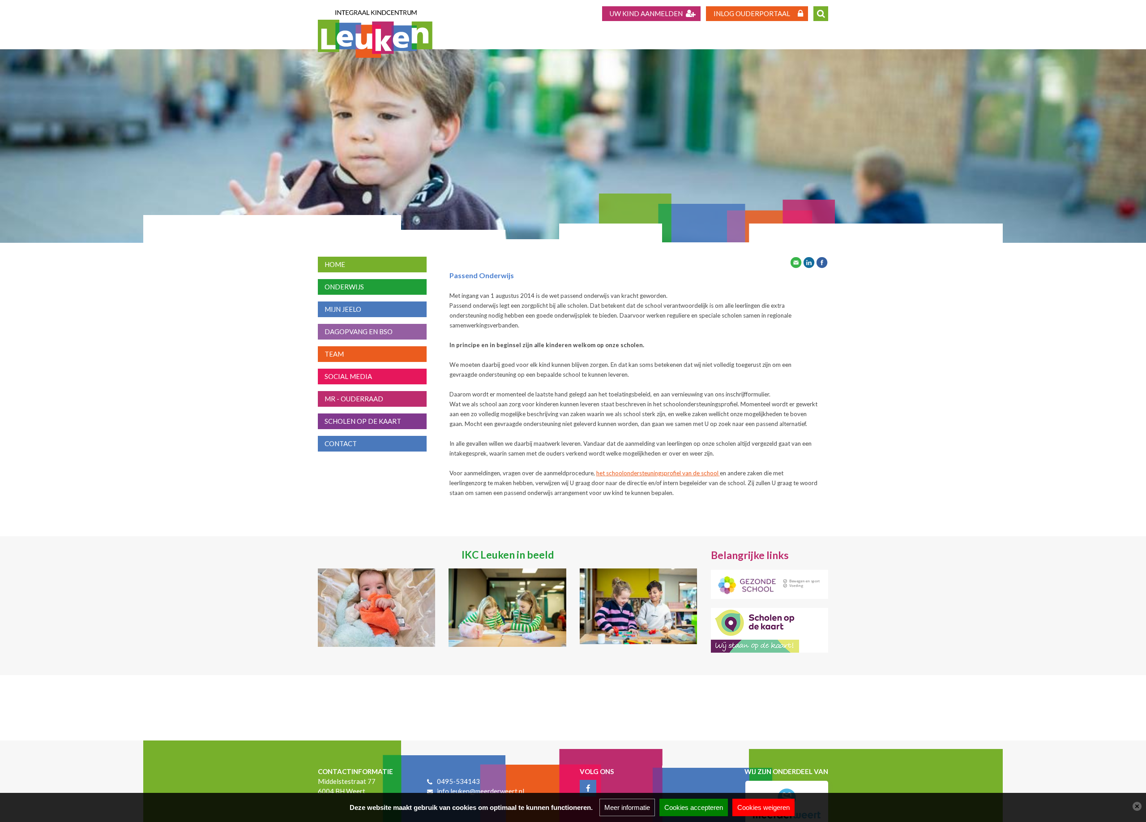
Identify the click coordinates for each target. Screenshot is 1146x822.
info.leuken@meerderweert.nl (480, 791)
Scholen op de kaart (363, 421)
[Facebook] (822, 261)
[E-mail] (796, 261)
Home (335, 264)
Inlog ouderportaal (752, 13)
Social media (348, 376)
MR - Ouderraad (354, 399)
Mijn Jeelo (343, 309)
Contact (341, 443)
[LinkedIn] (809, 261)
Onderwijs (344, 287)
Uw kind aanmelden (646, 13)
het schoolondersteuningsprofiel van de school (657, 473)
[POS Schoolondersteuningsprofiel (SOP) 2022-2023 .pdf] (719, 473)
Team (334, 354)
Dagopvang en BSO (359, 331)
